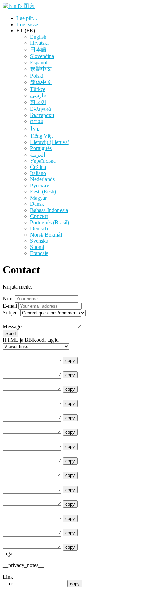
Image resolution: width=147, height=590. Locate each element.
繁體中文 (41, 69)
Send (10, 333)
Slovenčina (42, 56)
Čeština (38, 167)
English (38, 37)
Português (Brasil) (49, 222)
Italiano (38, 173)
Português (41, 148)
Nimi (8, 298)
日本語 (38, 49)
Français (39, 253)
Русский (40, 185)
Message (12, 327)
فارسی (38, 95)
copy (70, 360)
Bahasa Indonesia (49, 210)
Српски (39, 216)
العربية (37, 155)
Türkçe (37, 89)
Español (39, 62)
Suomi (37, 247)
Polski (36, 76)
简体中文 (41, 82)
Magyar (38, 198)
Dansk (37, 204)
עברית (36, 121)
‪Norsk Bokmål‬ (46, 235)
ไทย (35, 129)
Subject (11, 313)
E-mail (10, 306)
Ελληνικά (40, 109)
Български (42, 115)
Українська (43, 161)
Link (8, 577)
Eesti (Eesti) (43, 192)
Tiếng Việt (41, 136)
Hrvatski (39, 43)
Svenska (39, 241)
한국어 (38, 102)
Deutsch (39, 228)
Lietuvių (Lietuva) (49, 142)
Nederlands (42, 179)
